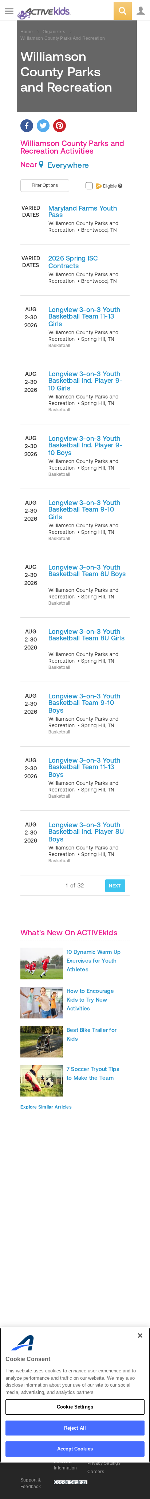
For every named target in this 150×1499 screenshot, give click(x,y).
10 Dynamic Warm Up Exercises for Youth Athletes (94, 960)
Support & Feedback (30, 1483)
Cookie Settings (75, 1407)
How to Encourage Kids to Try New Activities (90, 999)
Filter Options (45, 185)
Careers (95, 1471)
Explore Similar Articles (46, 1107)
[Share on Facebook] (26, 125)
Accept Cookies (75, 1449)
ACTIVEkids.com (43, 11)
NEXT (115, 886)
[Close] (140, 1335)
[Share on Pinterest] (59, 125)
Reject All (75, 1428)
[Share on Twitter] (43, 125)
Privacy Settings (104, 1463)
